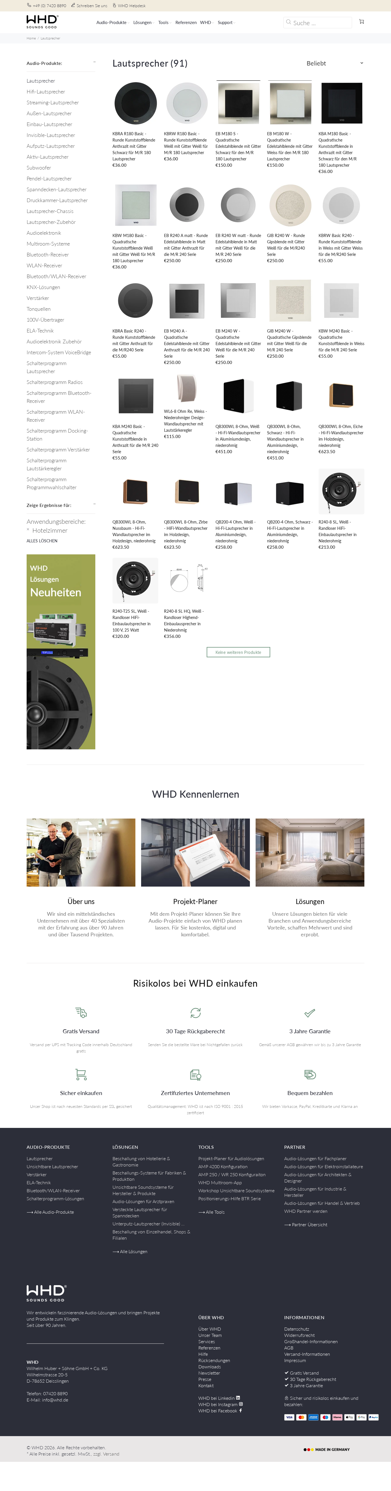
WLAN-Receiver (44, 265)
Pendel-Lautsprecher (49, 178)
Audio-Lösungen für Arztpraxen (143, 1201)
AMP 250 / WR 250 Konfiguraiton (232, 1174)
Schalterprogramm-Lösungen (55, 1198)
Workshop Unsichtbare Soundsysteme (236, 1190)
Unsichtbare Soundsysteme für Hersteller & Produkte (143, 1190)
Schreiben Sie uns (92, 5)
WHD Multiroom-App (220, 1182)
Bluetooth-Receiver (48, 254)
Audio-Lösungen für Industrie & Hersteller (315, 1192)
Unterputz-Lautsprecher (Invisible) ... (148, 1223)
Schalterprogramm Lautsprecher (46, 367)
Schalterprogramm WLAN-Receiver (56, 416)
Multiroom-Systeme (48, 243)
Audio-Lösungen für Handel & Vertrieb (322, 1203)
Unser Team (210, 1335)
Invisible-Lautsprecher (51, 135)
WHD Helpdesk (132, 5)
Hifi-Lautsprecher (46, 91)
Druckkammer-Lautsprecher (57, 200)
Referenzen (209, 1347)
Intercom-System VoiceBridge (59, 352)
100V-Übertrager (45, 319)
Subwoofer (39, 167)
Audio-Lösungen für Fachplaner (315, 1158)
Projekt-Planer (195, 901)
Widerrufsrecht (299, 1335)
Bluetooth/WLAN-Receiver (56, 276)
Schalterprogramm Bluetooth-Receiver (59, 397)
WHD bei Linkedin (217, 1398)
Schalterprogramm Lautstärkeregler (46, 464)
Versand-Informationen (307, 1354)
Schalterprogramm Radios (55, 382)
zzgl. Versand (106, 1453)
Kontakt (206, 1385)
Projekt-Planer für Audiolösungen (231, 1158)
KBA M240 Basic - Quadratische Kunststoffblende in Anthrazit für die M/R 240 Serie (135, 439)
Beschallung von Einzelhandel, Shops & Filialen (151, 1235)
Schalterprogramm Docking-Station (57, 434)
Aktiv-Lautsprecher (47, 157)
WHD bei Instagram (218, 1404)
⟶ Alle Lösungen (129, 1251)
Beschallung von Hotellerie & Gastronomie (141, 1161)
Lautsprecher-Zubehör (51, 222)
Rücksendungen (214, 1360)
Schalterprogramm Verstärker (58, 449)
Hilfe (203, 1354)
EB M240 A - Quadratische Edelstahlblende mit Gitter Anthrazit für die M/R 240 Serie (187, 344)
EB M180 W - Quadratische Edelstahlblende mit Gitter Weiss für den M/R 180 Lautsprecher (290, 146)
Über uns (81, 901)
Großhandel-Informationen (311, 1341)
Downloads (209, 1366)
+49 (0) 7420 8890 (49, 5)
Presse (204, 1379)
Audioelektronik (44, 233)
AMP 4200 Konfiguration (223, 1166)
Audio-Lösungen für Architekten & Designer (317, 1177)
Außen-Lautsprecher (49, 113)
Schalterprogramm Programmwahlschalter (51, 483)
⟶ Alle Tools (211, 1212)
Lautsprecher (50, 38)
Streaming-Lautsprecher (53, 102)
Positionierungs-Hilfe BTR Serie (229, 1198)
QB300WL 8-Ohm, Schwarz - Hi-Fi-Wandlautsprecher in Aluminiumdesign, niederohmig (285, 439)
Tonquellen (39, 309)
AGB (288, 1347)
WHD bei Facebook (218, 1410)
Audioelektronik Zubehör (54, 341)
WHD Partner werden (305, 1211)
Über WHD (209, 1328)
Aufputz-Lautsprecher (51, 146)
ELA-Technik (40, 330)
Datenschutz (296, 1328)
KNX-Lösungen (43, 287)
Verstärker (38, 298)
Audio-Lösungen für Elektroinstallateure (323, 1166)
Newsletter (209, 1372)
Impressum (295, 1360)
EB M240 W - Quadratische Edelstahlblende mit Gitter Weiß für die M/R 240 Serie (238, 344)
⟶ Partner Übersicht (305, 1224)
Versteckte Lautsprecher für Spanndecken (139, 1212)
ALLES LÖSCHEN (42, 540)
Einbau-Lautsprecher (49, 124)
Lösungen (310, 901)
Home (31, 38)
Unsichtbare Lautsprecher (52, 1166)
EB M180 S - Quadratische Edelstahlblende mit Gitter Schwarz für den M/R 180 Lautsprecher (238, 146)
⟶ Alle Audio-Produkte (50, 1212)
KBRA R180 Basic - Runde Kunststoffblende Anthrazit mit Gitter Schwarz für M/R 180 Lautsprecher (133, 146)
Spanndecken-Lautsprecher (56, 189)
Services (206, 1341)
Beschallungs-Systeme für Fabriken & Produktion (149, 1176)
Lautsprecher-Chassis (50, 211)
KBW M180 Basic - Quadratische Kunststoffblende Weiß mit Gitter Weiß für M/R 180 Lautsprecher (133, 248)
